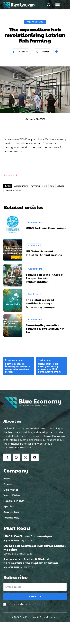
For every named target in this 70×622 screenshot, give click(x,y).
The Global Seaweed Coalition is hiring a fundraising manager (41, 303)
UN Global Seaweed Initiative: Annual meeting (44, 253)
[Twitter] (25, 457)
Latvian (61, 186)
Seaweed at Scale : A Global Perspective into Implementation (44, 278)
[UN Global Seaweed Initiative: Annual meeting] (12, 250)
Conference (34, 245)
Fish (44, 186)
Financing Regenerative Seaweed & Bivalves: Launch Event (45, 328)
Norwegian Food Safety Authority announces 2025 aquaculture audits (50, 368)
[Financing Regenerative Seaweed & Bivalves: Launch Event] (12, 325)
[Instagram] (16, 457)
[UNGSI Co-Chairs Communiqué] (12, 224)
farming (35, 186)
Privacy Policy (42, 604)
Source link (10, 175)
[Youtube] (35, 457)
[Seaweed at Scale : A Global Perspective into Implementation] (12, 275)
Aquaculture (35, 22)
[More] (56, 51)
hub (52, 186)
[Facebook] (7, 457)
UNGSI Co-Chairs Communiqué (46, 228)
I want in (35, 596)
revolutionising (13, 190)
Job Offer (33, 294)
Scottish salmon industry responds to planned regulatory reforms (17, 368)
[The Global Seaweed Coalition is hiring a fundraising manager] (12, 300)
